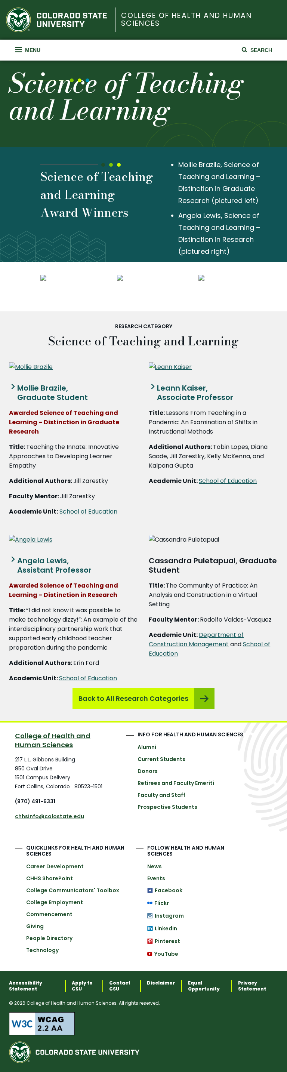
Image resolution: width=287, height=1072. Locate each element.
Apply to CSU (82, 986)
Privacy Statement (252, 986)
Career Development (55, 866)
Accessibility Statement (25, 986)
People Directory (49, 938)
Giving (35, 926)
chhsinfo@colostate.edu (49, 816)
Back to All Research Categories (133, 698)
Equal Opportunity (204, 986)
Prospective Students (167, 807)
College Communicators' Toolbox (72, 890)
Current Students (161, 759)
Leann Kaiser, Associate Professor (195, 392)
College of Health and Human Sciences (186, 20)
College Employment (54, 902)
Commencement (49, 914)
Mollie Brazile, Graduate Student (52, 392)
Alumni (147, 747)
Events (156, 878)
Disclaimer (161, 983)
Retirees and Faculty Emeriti (176, 783)
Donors (148, 771)
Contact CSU (119, 986)
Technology (42, 950)
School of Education (88, 511)
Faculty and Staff (161, 795)
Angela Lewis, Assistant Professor (54, 565)
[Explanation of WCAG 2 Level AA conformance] (143, 1023)
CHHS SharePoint (49, 878)
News (154, 866)
